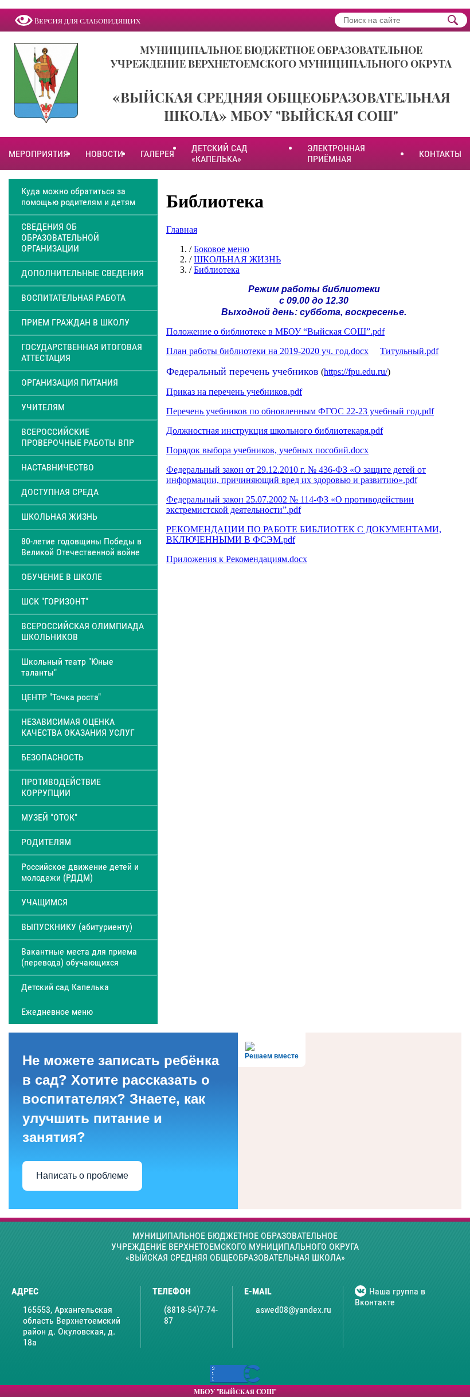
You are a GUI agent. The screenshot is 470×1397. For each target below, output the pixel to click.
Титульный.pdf (409, 351)
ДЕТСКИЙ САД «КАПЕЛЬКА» (219, 153)
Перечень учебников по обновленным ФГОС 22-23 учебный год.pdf (300, 411)
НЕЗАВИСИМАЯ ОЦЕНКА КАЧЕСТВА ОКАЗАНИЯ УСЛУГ (78, 727)
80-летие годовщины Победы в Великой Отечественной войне (81, 547)
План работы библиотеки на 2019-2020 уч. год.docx (267, 351)
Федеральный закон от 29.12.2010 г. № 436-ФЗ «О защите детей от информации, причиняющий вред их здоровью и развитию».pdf (296, 475)
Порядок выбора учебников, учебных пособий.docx (267, 450)
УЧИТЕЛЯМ (43, 407)
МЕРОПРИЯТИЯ (38, 153)
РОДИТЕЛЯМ (46, 842)
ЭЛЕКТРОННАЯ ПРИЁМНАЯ (336, 153)
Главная (181, 229)
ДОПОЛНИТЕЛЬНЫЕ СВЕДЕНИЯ (82, 273)
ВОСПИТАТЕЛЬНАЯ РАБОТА (73, 297)
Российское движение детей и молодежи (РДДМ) (80, 872)
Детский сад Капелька (65, 987)
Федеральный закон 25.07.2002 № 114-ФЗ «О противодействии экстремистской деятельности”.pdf (290, 505)
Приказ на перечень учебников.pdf (234, 392)
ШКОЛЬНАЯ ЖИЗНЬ (59, 516)
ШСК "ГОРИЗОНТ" (54, 601)
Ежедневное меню (57, 1011)
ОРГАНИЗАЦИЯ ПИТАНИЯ (69, 382)
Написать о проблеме (82, 1175)
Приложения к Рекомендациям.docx (236, 559)
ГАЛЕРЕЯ (157, 153)
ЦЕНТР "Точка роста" (61, 697)
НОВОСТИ (104, 153)
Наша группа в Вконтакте (390, 1297)
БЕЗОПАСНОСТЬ (52, 757)
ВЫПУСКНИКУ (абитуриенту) (76, 926)
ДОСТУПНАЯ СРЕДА (60, 491)
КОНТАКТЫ (440, 153)
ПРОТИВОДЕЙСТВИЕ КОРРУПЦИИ (61, 787)
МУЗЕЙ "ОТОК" (49, 817)
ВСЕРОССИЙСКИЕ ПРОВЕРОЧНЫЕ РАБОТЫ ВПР (77, 437)
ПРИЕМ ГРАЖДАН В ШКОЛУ (75, 322)
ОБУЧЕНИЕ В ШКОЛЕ (61, 576)
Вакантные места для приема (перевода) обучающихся (79, 957)
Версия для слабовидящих (87, 20)
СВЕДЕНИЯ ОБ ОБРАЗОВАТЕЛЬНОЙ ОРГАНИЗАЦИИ (60, 237)
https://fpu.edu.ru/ (355, 371)
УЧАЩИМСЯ (44, 902)
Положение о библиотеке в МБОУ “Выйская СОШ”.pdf (275, 331)
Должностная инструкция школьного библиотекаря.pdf (274, 430)
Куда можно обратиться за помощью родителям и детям (78, 196)
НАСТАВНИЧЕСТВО (57, 467)
